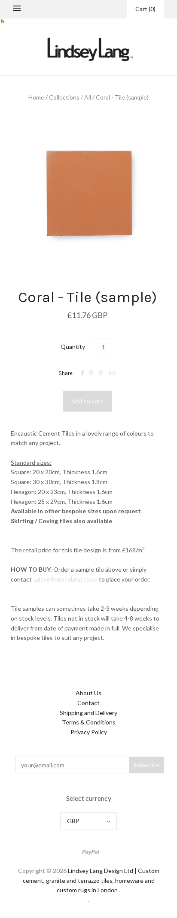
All (87, 97)
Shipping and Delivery (88, 712)
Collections (64, 97)
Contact (88, 702)
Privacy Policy (88, 732)
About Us (88, 693)
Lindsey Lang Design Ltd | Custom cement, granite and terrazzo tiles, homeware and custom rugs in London (91, 880)
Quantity (73, 346)
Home (36, 97)
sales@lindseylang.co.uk (65, 579)
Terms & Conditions (89, 722)
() (145, 8)
